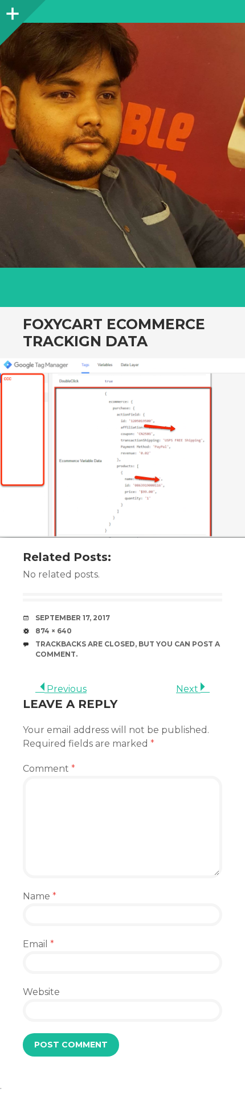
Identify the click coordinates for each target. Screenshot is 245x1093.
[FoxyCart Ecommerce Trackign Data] (122, 448)
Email (38, 944)
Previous (65, 688)
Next (188, 688)
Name (39, 896)
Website (41, 991)
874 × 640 (53, 631)
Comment (49, 768)
